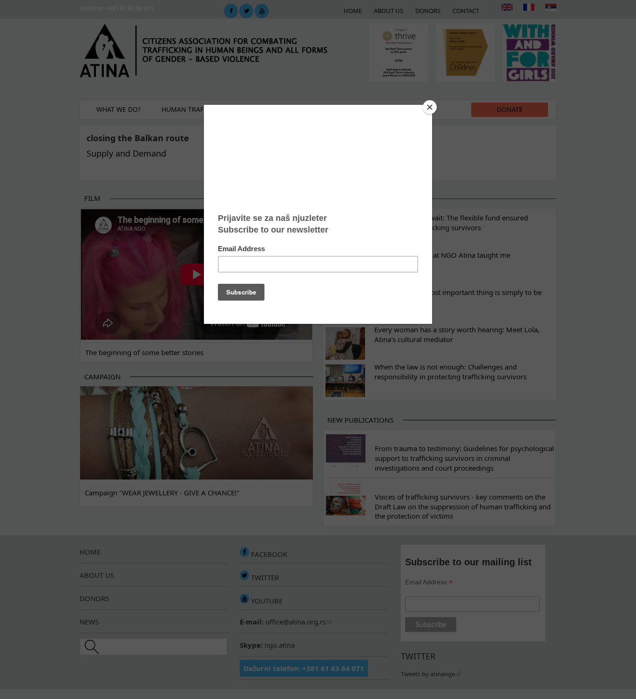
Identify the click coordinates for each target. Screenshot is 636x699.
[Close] (430, 107)
